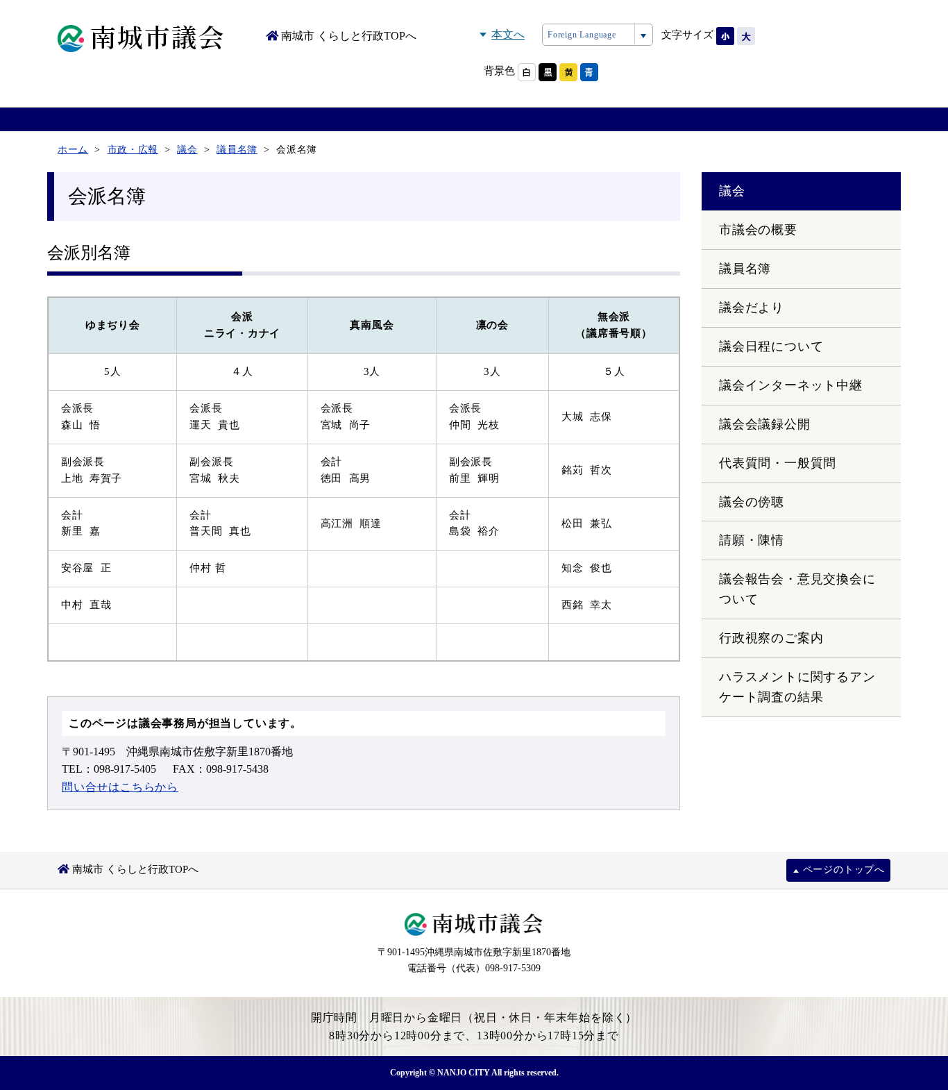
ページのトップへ (844, 869)
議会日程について (771, 346)
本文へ (508, 34)
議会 (732, 191)
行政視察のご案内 (771, 638)
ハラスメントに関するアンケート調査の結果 (797, 687)
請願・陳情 (751, 540)
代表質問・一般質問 (777, 463)
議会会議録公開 (765, 424)
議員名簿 (745, 269)
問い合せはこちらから (120, 787)
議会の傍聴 (751, 502)
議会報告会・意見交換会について (797, 589)
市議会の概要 (758, 230)
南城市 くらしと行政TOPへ (347, 36)
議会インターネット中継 (791, 385)
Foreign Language (582, 35)
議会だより (751, 308)
